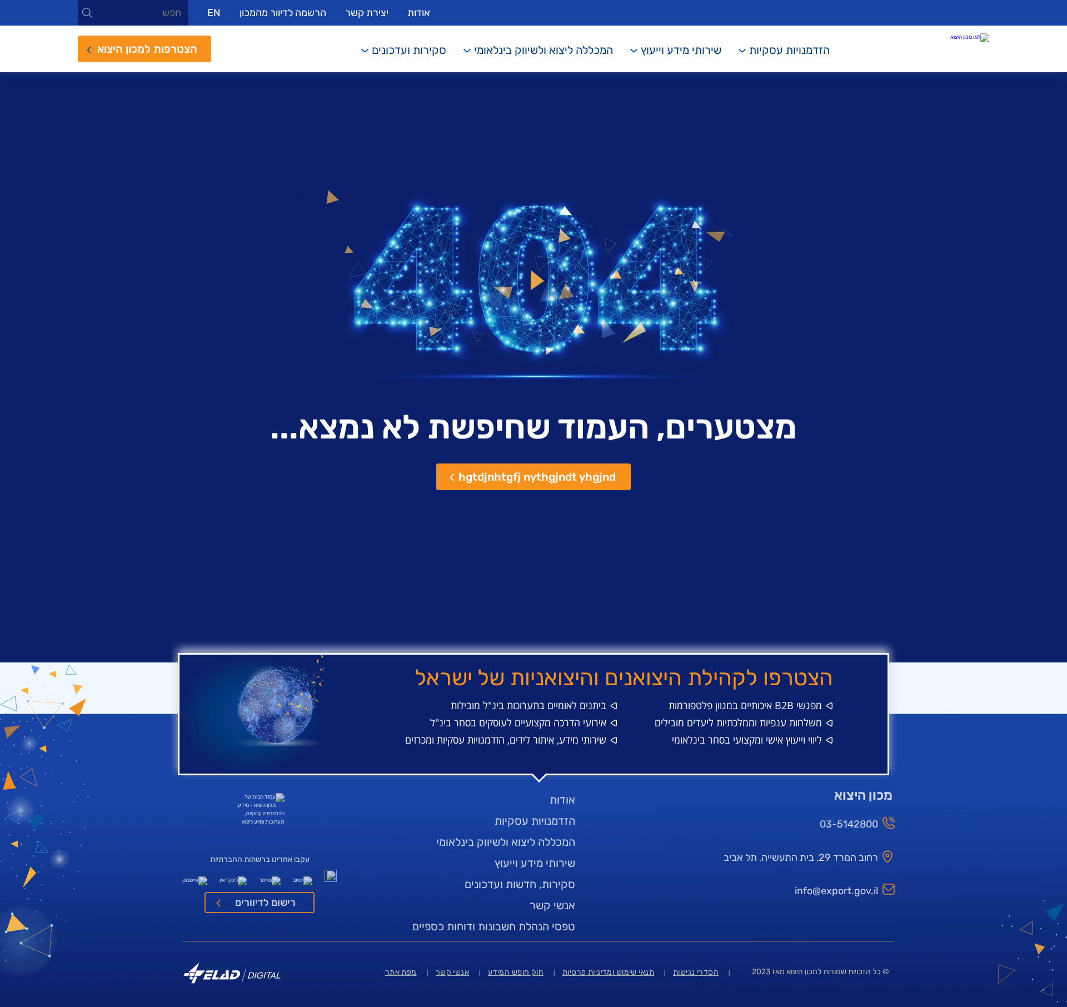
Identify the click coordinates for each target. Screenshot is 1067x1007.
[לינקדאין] (233, 878)
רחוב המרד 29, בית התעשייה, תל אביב (801, 857)
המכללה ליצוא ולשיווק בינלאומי (543, 50)
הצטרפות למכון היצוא (147, 49)
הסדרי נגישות (696, 972)
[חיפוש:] (133, 13)
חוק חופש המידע (516, 972)
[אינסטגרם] (331, 878)
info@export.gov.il (836, 891)
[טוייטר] (270, 878)
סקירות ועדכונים (409, 50)
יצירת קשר (366, 13)
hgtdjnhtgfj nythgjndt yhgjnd (537, 476)
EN (214, 13)
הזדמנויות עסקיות (789, 50)
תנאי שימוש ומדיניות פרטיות (608, 972)
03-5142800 (849, 824)
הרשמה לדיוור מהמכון (283, 13)
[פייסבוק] (194, 878)
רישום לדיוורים (265, 902)
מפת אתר (401, 972)
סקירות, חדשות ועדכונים (520, 884)
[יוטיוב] (302, 878)
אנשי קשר (552, 905)
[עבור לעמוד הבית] (939, 37)
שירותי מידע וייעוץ (681, 50)
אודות (418, 13)
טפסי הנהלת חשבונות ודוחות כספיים (493, 926)
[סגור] (87, 13)
